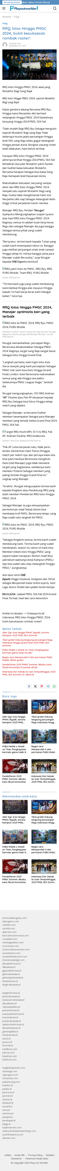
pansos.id (7, 1042)
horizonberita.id (10, 1017)
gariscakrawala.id (11, 974)
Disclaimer (16, 1158)
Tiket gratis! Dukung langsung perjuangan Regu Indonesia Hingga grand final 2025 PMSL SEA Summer (27, 643)
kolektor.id (7, 1085)
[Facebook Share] (29, 686)
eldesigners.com (10, 921)
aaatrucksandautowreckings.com (19, 1130)
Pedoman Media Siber (36, 1158)
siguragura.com (10, 1074)
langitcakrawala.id (11, 984)
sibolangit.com (9, 1071)
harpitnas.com (9, 1056)
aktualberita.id (9, 1003)
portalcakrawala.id (11, 1020)
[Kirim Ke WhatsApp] (54, 686)
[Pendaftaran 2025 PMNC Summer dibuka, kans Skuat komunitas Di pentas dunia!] (15, 766)
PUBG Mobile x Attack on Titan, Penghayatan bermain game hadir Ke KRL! (25, 651)
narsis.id (6, 1038)
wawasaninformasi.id (13, 1013)
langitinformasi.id (11, 992)
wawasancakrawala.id (13, 999)
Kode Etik (20, 1155)
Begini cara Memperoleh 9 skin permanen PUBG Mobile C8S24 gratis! (27, 659)
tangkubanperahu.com (13, 1067)
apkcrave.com (9, 931)
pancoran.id (8, 1092)
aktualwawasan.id (11, 1027)
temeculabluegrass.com (14, 917)
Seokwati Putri (15, 43)
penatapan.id (8, 1120)
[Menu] (4, 8)
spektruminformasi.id (13, 1024)
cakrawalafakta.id (11, 1006)
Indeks (8, 1155)
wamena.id (7, 1113)
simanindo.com (10, 1078)
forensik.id (7, 1045)
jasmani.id (7, 1095)
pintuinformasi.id (10, 1010)
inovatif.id (7, 1106)
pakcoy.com (8, 1052)
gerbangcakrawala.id (12, 977)
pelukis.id (6, 1088)
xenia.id (6, 1109)
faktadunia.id (8, 967)
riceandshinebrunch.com (14, 956)
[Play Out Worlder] (23, 8)
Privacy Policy (35, 1155)
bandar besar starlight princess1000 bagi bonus (26, 900)
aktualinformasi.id (11, 963)
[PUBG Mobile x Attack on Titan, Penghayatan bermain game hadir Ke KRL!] (15, 736)
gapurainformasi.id (11, 970)
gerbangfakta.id (10, 1031)
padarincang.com (11, 1081)
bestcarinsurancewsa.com (15, 935)
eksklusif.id (7, 1102)
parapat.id (7, 1116)
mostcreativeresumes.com (16, 949)
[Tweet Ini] (35, 686)
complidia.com (9, 938)
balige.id (6, 1124)
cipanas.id (7, 1099)
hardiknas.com (9, 1049)
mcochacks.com (10, 946)
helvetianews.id (10, 981)
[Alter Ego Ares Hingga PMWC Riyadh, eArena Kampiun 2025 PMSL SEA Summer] (15, 707)
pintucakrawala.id (11, 996)
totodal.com (8, 928)
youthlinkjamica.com (12, 1134)
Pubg (5, 23)
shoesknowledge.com (13, 959)
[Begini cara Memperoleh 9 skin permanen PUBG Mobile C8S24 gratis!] (44, 736)
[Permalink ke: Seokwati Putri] (4, 44)
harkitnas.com (9, 1059)
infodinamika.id (10, 1034)
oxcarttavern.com (11, 953)
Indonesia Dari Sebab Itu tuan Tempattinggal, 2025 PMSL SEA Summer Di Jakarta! (29, 673)
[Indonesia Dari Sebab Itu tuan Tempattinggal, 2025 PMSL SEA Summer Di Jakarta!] (44, 766)
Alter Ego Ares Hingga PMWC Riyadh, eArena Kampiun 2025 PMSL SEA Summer (25, 634)
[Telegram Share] (48, 686)
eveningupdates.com (12, 942)
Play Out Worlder (39, 1162)
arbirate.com (8, 1137)
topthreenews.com (12, 1127)
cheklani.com (9, 924)
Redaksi (50, 1155)
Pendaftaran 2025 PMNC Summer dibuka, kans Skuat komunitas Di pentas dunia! (27, 666)
